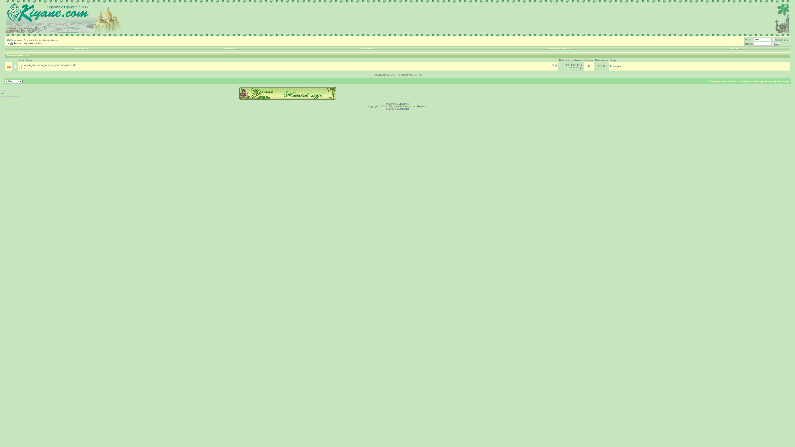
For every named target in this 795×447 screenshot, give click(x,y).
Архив (777, 81)
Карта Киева (81, 48)
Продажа (615, 66)
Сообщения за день (558, 48)
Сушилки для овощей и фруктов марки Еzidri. (48, 65)
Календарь (367, 48)
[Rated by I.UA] (10, 96)
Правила (227, 48)
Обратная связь (718, 81)
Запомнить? (782, 40)
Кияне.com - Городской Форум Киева (29, 40)
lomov (22, 68)
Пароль (749, 44)
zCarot (405, 109)
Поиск (733, 48)
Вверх (786, 81)
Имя (747, 39)
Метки (54, 40)
